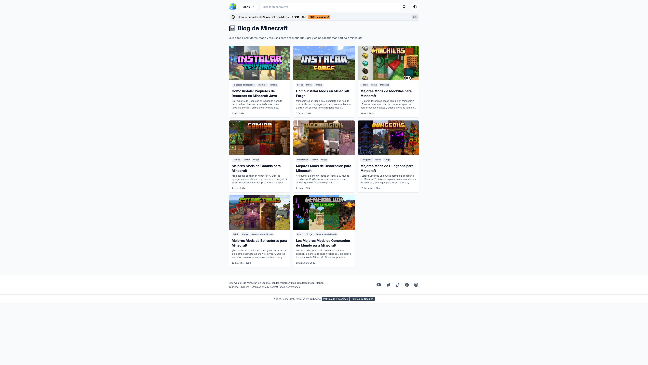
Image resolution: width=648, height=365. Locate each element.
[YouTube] (378, 285)
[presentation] (324, 17)
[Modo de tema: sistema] (415, 7)
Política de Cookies (362, 298)
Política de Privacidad (335, 298)
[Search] (404, 7)
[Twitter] (388, 285)
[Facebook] (406, 285)
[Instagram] (416, 285)
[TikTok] (398, 285)
